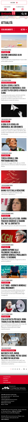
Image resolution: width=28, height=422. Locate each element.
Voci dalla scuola (8, 82)
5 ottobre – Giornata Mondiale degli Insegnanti (13, 287)
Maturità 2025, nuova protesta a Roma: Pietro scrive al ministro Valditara (14, 356)
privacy (5, 378)
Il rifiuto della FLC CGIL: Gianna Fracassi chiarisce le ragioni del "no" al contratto (14, 221)
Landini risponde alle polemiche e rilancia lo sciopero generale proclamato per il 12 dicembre (14, 253)
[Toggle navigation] (25, 14)
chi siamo (7, 6)
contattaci (20, 6)
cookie (5, 380)
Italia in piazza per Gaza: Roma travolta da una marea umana (13, 320)
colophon (6, 377)
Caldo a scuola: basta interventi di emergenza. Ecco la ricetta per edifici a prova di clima (14, 89)
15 (23, 369)
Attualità (5, 52)
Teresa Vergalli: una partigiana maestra (9, 159)
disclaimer (7, 382)
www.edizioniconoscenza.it (7, 401)
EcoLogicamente (7, 29)
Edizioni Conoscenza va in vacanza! (11, 56)
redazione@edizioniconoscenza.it (9, 399)
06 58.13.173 (6, 397)
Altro (23, 29)
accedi (12, 2)
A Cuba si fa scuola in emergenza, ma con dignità (12, 125)
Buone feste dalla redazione (13, 190)
